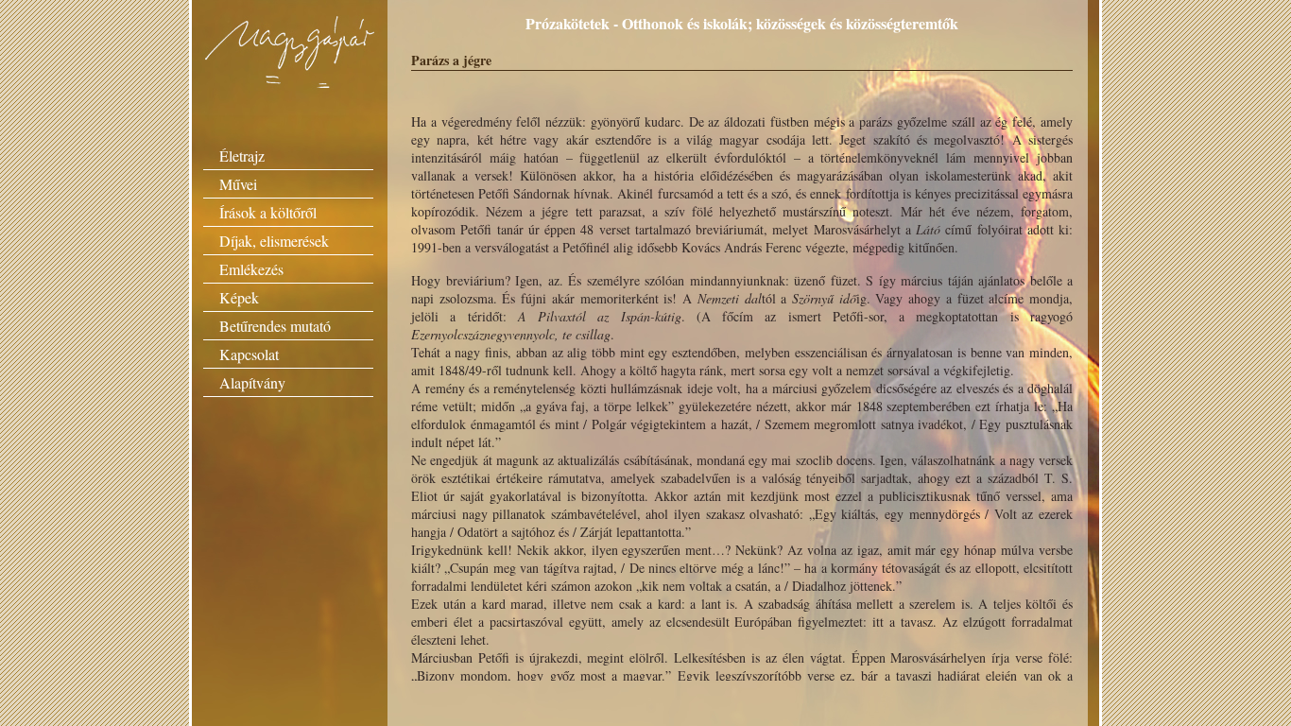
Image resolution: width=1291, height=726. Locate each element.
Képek (239, 297)
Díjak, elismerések (274, 241)
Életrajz (242, 155)
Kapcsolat (249, 354)
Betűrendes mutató (275, 326)
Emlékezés (251, 269)
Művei (238, 184)
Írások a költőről (268, 212)
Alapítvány (252, 382)
